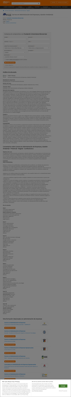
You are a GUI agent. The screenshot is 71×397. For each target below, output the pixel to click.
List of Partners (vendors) (37, 391)
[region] (35, 388)
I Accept (63, 386)
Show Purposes (63, 391)
